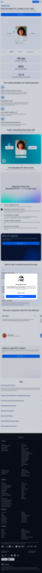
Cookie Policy (23, 289)
